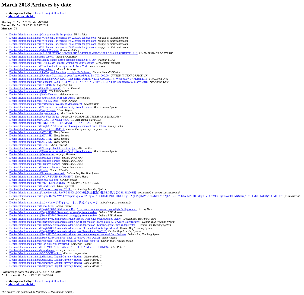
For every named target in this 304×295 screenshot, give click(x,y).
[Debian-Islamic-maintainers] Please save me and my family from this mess (50, 107)
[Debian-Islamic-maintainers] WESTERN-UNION (37, 182)
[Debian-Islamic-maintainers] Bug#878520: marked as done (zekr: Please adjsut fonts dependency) (63, 228)
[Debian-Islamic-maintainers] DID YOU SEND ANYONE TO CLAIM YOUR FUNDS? (59, 247)
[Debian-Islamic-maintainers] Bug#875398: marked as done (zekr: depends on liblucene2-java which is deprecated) (72, 224)
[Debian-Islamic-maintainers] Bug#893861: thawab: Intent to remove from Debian (54, 237)
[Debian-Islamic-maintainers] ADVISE (30, 132)
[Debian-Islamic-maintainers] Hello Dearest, (33, 94)
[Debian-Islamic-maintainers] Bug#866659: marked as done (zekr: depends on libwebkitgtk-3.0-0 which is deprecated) (74, 221)
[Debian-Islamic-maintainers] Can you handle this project (40, 34)
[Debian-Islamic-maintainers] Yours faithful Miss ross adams (42, 97)
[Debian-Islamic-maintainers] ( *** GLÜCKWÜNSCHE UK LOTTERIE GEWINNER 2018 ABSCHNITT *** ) (73, 53)
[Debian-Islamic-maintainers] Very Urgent (32, 110)
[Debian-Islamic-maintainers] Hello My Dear (33, 100)
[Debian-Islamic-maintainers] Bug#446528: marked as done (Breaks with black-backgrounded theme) (65, 218)
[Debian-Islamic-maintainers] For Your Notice (34, 116)
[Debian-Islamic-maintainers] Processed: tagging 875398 (40, 189)
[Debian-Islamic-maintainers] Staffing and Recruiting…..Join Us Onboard (49, 72)
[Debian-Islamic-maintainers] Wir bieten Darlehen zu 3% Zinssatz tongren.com (52, 37)
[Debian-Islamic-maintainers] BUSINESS (32, 84)
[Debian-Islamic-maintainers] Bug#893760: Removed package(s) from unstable (52, 212)
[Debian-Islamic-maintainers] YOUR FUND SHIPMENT (41, 176)
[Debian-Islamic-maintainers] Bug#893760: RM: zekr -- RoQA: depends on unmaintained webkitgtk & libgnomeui (72, 209)
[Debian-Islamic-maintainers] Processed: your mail (36, 173)
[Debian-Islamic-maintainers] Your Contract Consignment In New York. (48, 66)
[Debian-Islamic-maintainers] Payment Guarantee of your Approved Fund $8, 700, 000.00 (58, 75)
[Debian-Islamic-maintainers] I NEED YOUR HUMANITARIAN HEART (51, 122)
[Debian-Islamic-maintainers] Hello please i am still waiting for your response (51, 62)
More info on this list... (21, 16)
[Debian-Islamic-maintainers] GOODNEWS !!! (35, 253)
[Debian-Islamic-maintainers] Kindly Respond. (34, 88)
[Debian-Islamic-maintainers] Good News (32, 186)
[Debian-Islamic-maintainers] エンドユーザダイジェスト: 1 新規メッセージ (53, 202)
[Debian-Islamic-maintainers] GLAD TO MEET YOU (39, 119)
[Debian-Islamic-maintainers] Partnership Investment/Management (45, 103)
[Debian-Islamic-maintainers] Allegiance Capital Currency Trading (45, 256)
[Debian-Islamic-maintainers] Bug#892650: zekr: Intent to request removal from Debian (57, 126)
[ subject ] (49, 13)
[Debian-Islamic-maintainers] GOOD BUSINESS (36, 129)
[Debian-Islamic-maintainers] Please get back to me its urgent (42, 148)
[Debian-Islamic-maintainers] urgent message (33, 113)
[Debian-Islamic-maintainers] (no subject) (31, 56)
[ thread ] (38, 13)
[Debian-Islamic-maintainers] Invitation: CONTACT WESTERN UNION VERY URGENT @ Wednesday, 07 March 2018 (78, 78)
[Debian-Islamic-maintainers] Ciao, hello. (31, 206)
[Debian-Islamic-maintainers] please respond (33, 179)
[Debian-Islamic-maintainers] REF (27, 91)
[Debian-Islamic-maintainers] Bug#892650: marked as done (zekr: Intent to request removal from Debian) (67, 234)
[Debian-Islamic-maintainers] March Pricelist (33, 50)
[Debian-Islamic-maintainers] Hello (28, 144)
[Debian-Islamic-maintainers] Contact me (31, 154)
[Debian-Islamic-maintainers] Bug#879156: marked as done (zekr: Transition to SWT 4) (57, 231)
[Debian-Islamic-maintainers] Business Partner (34, 157)
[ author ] (60, 13)
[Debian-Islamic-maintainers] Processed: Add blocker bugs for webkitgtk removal (54, 240)
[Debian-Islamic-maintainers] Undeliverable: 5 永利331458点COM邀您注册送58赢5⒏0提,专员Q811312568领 (72, 192)
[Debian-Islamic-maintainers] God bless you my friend (38, 243)
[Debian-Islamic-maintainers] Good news (31, 250)
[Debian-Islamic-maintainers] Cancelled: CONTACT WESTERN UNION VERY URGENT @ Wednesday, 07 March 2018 (78, 81)
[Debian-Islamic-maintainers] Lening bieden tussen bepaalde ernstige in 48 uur (52, 59)
